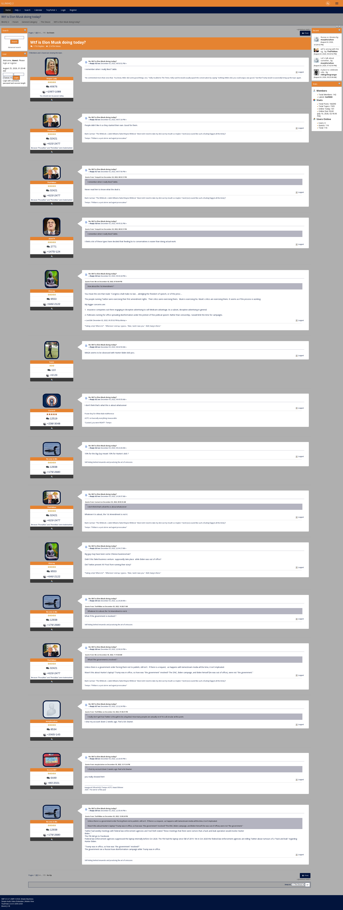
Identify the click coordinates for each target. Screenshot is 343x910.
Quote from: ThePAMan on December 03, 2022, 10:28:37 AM (106, 606)
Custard (51, 410)
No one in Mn (51, 459)
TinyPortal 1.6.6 (7, 904)
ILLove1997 (51, 770)
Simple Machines (27, 899)
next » (308, 29)
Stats (315, 84)
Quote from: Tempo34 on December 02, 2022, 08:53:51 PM (106, 177)
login (5, 63)
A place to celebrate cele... (329, 70)
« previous (301, 29)
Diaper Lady (52, 78)
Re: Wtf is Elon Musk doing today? (103, 61)
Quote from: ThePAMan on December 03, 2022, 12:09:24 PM (106, 816)
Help (17, 10)
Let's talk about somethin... (327, 59)
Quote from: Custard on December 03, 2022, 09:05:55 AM (105, 502)
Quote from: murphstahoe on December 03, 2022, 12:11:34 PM (107, 764)
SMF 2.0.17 (5, 899)
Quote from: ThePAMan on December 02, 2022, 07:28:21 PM (106, 712)
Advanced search (14, 47)
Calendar (38, 10)
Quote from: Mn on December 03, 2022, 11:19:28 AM (103, 655)
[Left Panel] (337, 26)
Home (8, 10)
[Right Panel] (340, 26)
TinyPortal (50, 10)
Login (63, 10)
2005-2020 (19, 904)
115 (44, 33)
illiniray (51, 291)
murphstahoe (327, 39)
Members (322, 90)
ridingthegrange (329, 74)
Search (27, 10)
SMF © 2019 (15, 899)
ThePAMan (332, 51)
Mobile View (29, 901)
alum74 (52, 238)
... (42, 33)
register (13, 63)
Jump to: (288, 884)
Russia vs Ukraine (328, 37)
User (5, 54)
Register (73, 10)
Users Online (324, 119)
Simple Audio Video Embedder (12, 901)
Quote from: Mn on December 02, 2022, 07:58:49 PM (103, 282)
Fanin (51, 362)
